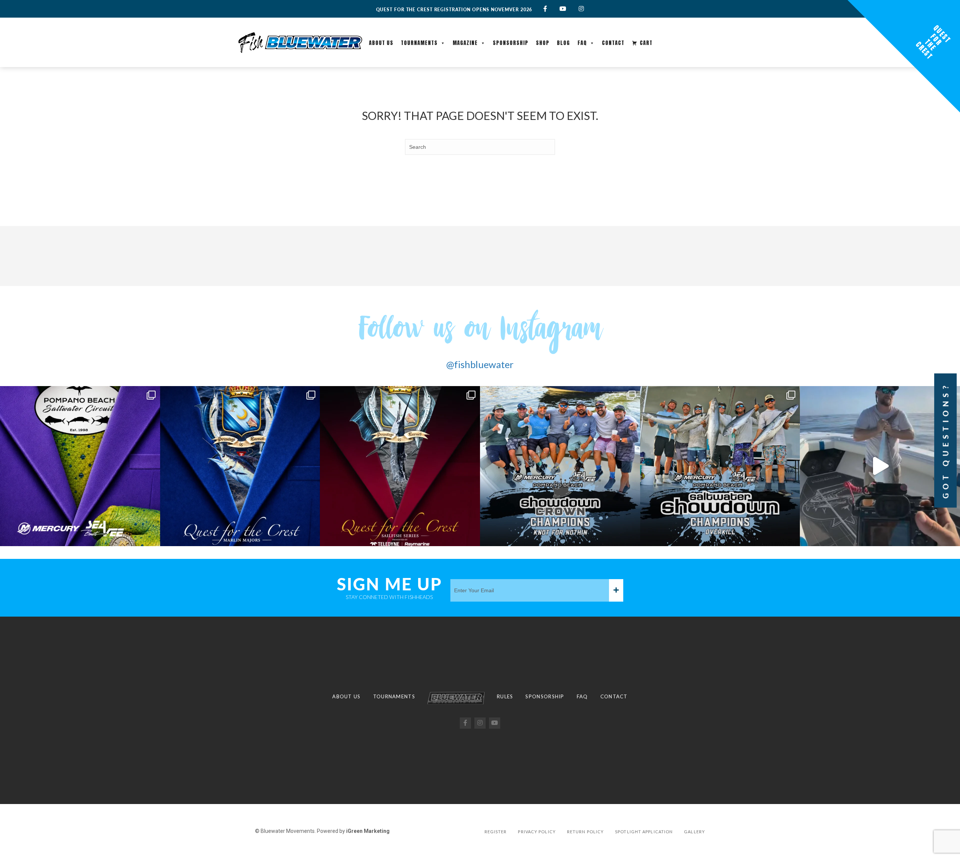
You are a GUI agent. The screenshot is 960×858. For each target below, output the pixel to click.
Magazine (465, 43)
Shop (542, 43)
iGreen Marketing (368, 831)
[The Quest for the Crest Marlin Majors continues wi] (240, 466)
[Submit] (616, 590)
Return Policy (585, 831)
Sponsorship (510, 43)
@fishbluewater (480, 364)
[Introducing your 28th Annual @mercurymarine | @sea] (720, 466)
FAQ (582, 43)
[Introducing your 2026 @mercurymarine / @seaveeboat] (560, 466)
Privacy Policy (536, 831)
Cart (646, 43)
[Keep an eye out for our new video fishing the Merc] (880, 466)
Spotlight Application (644, 831)
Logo (456, 698)
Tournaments (419, 43)
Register (495, 831)
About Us (381, 43)
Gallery (694, 831)
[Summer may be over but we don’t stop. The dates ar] (80, 466)
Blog (563, 43)
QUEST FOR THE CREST (933, 42)
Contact (613, 43)
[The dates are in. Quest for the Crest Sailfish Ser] (400, 466)
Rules (505, 696)
